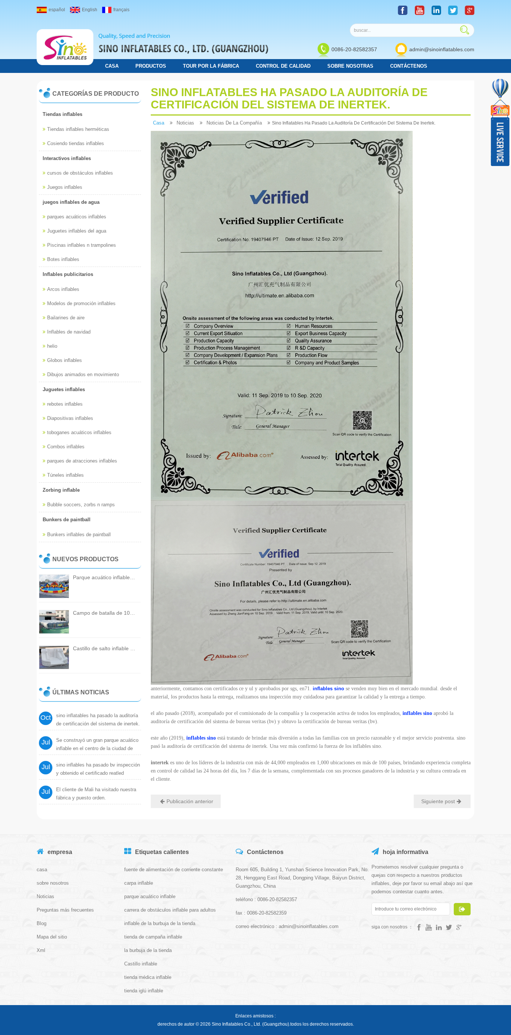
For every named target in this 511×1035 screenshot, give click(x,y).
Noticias (185, 123)
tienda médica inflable (147, 977)
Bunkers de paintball (67, 519)
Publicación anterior (189, 801)
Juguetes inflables (64, 389)
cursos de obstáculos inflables (80, 173)
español (57, 9)
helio (52, 346)
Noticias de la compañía (234, 123)
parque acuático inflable (149, 896)
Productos (150, 66)
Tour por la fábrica (211, 66)
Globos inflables (64, 360)
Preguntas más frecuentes (65, 910)
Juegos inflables (64, 187)
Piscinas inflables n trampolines (81, 245)
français (121, 9)
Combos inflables (66, 446)
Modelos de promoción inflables (81, 303)
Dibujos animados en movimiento (83, 374)
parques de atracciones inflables (82, 461)
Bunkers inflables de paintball (79, 534)
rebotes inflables (65, 404)
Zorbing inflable (61, 490)
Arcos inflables (63, 289)
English (89, 9)
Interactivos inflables (67, 158)
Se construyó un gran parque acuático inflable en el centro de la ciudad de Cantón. (97, 748)
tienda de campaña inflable (153, 937)
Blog (41, 923)
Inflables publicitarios (68, 274)
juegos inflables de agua (71, 202)
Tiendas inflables (62, 114)
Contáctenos (408, 66)
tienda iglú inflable (143, 990)
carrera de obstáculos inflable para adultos (170, 910)
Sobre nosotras (350, 66)
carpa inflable (138, 883)
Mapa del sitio (52, 937)
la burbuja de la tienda (148, 950)
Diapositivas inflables (70, 418)
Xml (41, 950)
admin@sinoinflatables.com (441, 49)
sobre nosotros (53, 883)
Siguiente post (438, 801)
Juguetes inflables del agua (76, 231)
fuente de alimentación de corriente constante (173, 869)
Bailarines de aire (66, 317)
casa (112, 66)
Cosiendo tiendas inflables (75, 143)
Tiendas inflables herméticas (78, 129)
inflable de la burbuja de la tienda (159, 923)
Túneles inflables (65, 475)
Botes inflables (63, 259)
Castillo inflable (140, 964)
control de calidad (283, 66)
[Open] (501, 122)
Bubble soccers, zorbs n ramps (81, 504)
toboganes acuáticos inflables (79, 432)
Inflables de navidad (69, 332)
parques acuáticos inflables (76, 216)
